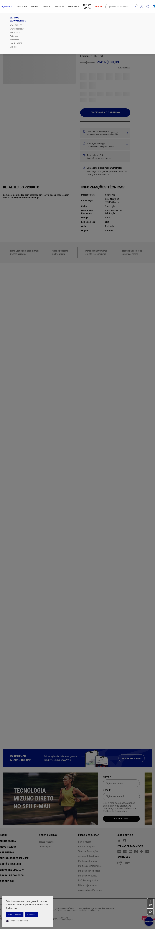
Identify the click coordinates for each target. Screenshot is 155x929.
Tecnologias (45, 846)
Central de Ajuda (86, 846)
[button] (17, 920)
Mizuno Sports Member (14, 858)
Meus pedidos (8, 846)
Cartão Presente (10, 864)
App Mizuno (7, 852)
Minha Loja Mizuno (87, 885)
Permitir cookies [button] (14, 915)
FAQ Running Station (88, 880)
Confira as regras (18, 82)
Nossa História (46, 841)
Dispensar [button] (31, 915)
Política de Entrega (87, 861)
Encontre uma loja (12, 869)
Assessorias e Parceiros (90, 890)
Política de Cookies (87, 875)
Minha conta (8, 841)
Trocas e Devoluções (88, 851)
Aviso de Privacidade (88, 856)
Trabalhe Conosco (12, 875)
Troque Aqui (7, 881)
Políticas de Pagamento (90, 866)
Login (3, 835)
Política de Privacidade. (115, 811)
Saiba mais (11, 908)
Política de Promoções (89, 870)
